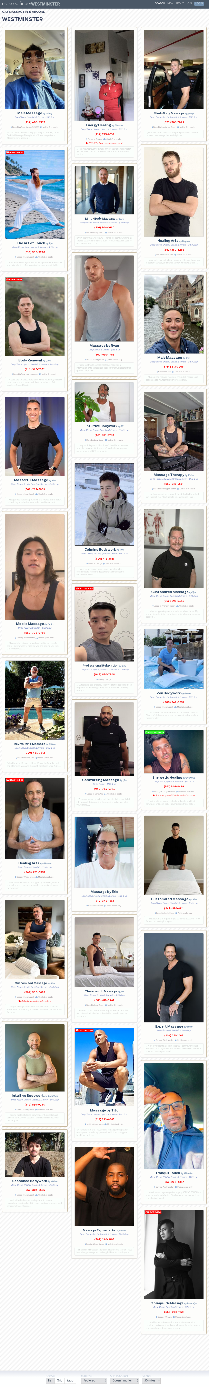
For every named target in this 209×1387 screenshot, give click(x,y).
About (180, 3)
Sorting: (86, 1376)
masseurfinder (16, 4)
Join (189, 3)
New (170, 3)
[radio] (50, 1381)
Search (160, 3)
